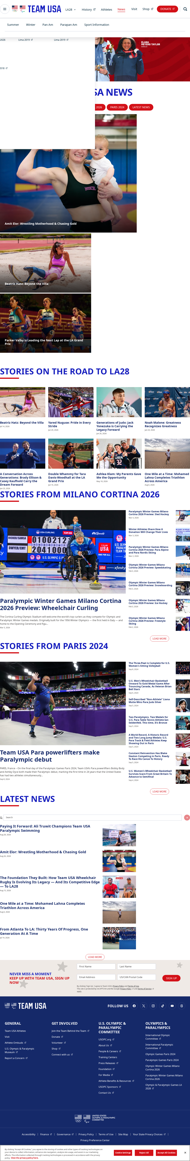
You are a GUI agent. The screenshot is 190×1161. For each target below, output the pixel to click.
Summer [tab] (13, 25)
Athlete (15, 1042)
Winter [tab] (30, 25)
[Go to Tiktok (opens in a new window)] (162, 1005)
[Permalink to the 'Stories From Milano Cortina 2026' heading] (162, 494)
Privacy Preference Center (95, 1140)
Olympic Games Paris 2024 (160, 1054)
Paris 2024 (117, 107)
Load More (160, 638)
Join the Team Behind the (70, 1031)
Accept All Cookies (166, 1152)
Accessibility (28, 1134)
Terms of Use (133, 986)
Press (108, 1063)
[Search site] (187, 818)
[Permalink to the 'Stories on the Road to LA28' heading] (132, 371)
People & (110, 1051)
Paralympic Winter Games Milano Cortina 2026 (164, 1077)
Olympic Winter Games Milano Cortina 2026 (162, 1067)
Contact (106, 1092)
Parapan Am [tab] (68, 25)
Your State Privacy (149, 1134)
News (121, 9)
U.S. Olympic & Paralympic (22, 1050)
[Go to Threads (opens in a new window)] (181, 1005)
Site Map (123, 1134)
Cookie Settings (123, 1152)
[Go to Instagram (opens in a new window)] (153, 1005)
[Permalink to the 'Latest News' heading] (57, 798)
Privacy (127, 989)
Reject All (144, 1152)
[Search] (185, 9)
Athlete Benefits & (116, 1081)
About (105, 1045)
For (106, 1075)
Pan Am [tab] (47, 25)
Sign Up (171, 978)
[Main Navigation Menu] (5, 9)
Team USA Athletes (15, 1031)
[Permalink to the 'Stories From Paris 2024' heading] (110, 645)
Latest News (141, 107)
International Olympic (164, 1037)
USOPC (110, 1086)
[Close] (185, 1152)
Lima (26, 39)
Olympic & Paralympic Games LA (163, 1086)
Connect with (62, 1054)
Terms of (146, 989)
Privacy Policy (118, 986)
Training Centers (108, 1057)
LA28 (68, 10)
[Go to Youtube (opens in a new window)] (172, 1005)
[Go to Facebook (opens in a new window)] (134, 1005)
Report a (16, 1058)
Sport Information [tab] (96, 25)
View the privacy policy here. (25, 1158)
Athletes (106, 10)
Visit (134, 9)
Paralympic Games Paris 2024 (162, 1060)
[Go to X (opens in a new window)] (143, 1005)
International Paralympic (164, 1046)
